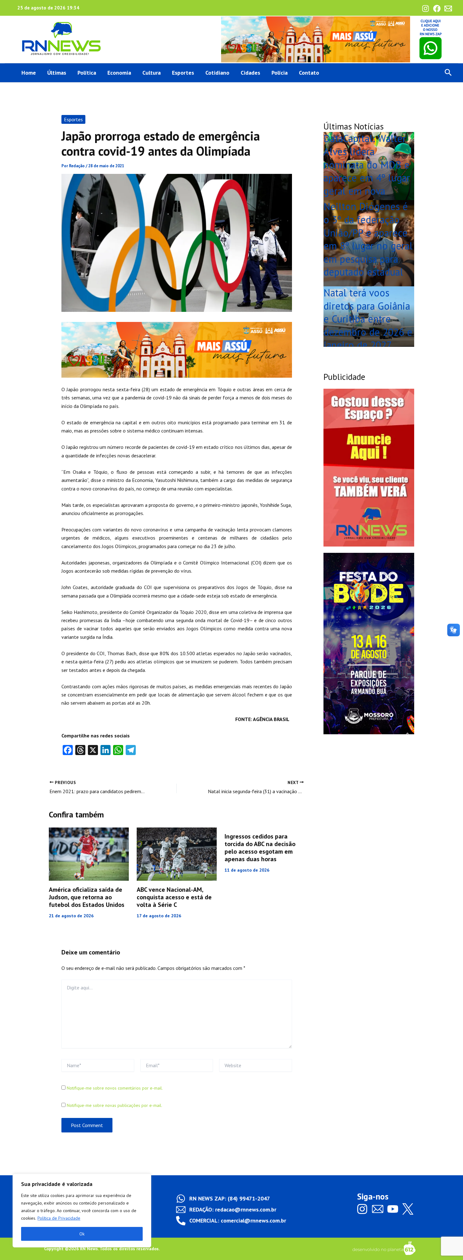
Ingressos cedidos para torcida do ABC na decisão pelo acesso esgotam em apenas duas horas (260, 847)
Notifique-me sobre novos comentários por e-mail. (115, 1088)
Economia (119, 72)
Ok (81, 1234)
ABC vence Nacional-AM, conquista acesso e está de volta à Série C (174, 897)
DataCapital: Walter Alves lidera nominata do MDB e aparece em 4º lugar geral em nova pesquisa (366, 171)
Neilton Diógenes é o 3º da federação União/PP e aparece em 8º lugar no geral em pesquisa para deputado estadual (368, 239)
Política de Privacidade (58, 1218)
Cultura (151, 72)
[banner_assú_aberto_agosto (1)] (315, 39)
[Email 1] (448, 8)
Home (28, 72)
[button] (448, 72)
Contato (309, 72)
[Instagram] (425, 8)
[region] (82, 1210)
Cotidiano (217, 72)
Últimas (56, 72)
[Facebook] (437, 8)
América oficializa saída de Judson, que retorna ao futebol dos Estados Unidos (86, 897)
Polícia (280, 72)
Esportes (183, 72)
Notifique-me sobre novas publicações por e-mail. (114, 1105)
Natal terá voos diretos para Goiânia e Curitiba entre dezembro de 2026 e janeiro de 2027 (367, 319)
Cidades (250, 72)
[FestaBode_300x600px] (368, 643)
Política (86, 72)
